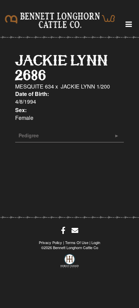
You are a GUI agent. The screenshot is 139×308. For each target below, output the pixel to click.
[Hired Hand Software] (69, 259)
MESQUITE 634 (34, 86)
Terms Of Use (76, 242)
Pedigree (29, 135)
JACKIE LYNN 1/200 (85, 86)
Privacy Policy (50, 242)
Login (95, 242)
